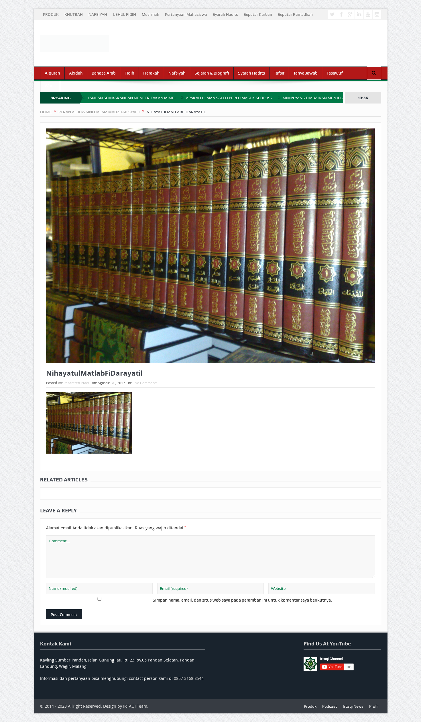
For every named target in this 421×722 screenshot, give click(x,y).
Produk (310, 706)
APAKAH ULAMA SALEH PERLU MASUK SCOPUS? (229, 97)
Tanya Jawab (305, 73)
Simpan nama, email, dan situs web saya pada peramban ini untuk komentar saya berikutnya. (242, 600)
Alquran (52, 73)
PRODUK (51, 14)
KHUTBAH (73, 14)
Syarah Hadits (225, 14)
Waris (50, 85)
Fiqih (129, 73)
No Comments (146, 382)
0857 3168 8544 (189, 678)
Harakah (151, 73)
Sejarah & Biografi (211, 73)
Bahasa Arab (104, 73)
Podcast (329, 706)
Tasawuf (334, 73)
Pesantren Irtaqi (76, 382)
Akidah (76, 73)
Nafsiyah (177, 73)
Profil (373, 706)
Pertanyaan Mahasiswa (186, 14)
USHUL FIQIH (124, 14)
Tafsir (279, 73)
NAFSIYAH (97, 14)
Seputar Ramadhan (295, 14)
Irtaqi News (353, 706)
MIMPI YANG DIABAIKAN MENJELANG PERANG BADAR (331, 97)
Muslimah (150, 14)
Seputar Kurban (258, 14)
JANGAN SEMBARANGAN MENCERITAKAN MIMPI (132, 97)
